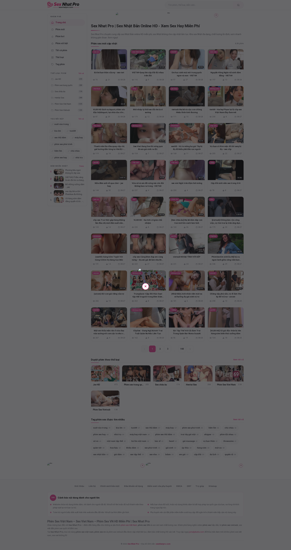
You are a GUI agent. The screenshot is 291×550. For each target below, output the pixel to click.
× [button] (145, 286)
